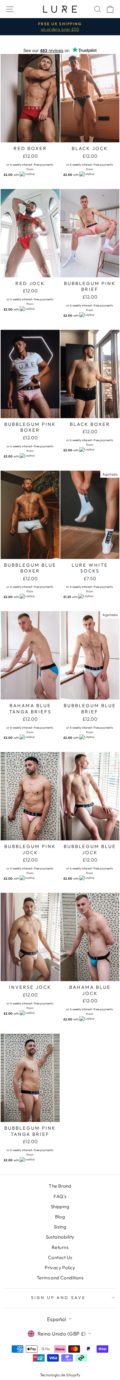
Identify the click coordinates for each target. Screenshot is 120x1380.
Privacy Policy (60, 1267)
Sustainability (60, 1237)
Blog (60, 1217)
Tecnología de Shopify (60, 1374)
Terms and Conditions (60, 1278)
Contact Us (60, 1257)
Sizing (60, 1227)
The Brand (60, 1186)
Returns (60, 1247)
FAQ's (60, 1196)
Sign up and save (58, 1297)
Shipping (60, 1206)
